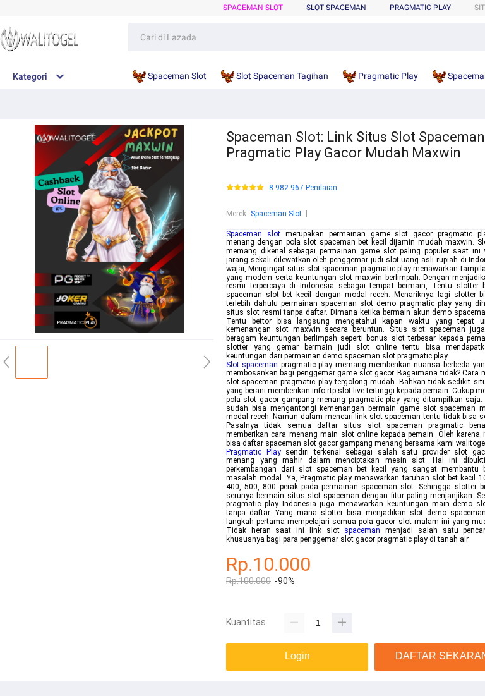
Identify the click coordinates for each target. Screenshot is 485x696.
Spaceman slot (253, 233)
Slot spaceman (252, 364)
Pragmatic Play (420, 7)
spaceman (362, 530)
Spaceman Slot (253, 7)
